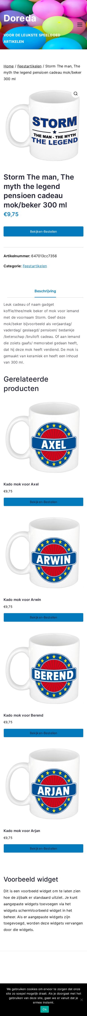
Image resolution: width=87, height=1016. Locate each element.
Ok (45, 1009)
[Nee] (81, 999)
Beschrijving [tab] (45, 291)
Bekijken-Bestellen (43, 231)
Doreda (20, 18)
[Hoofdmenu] (79, 24)
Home (9, 66)
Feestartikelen (29, 66)
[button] (75, 93)
